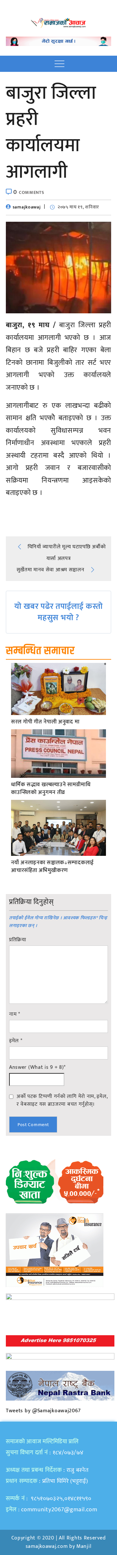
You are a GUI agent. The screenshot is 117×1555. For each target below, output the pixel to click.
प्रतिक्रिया (17, 940)
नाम (14, 1014)
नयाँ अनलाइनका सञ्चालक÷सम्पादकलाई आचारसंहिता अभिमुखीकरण (52, 867)
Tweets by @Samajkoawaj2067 (43, 1410)
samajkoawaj (27, 207)
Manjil (83, 1546)
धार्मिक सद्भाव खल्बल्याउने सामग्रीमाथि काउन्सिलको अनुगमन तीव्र (50, 789)
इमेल (15, 1041)
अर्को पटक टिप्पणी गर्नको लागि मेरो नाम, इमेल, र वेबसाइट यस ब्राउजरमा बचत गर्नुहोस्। (62, 1100)
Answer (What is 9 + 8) (37, 1067)
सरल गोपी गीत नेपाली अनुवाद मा (45, 722)
